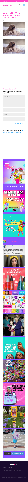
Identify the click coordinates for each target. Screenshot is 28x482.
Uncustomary (7, 20)
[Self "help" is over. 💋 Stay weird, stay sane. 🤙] (14, 348)
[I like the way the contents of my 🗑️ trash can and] (14, 371)
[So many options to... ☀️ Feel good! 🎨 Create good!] (14, 302)
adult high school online (15, 186)
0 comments (22, 20)
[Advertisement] (14, 68)
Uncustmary (14, 464)
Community (11, 467)
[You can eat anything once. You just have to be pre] (14, 394)
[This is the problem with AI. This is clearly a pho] (14, 256)
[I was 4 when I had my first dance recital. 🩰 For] (14, 325)
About (4, 467)
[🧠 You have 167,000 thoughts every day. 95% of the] (14, 279)
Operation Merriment (9, 470)
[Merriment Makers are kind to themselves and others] (14, 440)
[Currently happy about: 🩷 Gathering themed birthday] (14, 417)
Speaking (19, 470)
